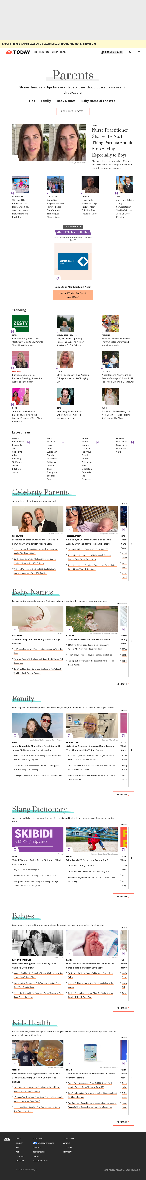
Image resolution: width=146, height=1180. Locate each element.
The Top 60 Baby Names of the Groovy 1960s (88, 639)
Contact (19, 1143)
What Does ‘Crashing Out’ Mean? (81, 865)
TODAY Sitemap (68, 1139)
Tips (32, 101)
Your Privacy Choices (46, 1143)
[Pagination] (122, 504)
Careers (36, 1156)
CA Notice (36, 1148)
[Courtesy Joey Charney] (37, 1053)
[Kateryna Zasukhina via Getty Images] (92, 619)
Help (17, 1148)
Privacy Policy (38, 1139)
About (18, 1139)
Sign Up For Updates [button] (72, 111)
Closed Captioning (40, 1161)
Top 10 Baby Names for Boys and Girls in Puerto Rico (90, 655)
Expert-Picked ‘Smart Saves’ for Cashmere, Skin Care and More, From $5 (47, 44)
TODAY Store (67, 1148)
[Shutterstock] (37, 619)
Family (46, 101)
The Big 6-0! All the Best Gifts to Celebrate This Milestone (38, 775)
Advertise (66, 1143)
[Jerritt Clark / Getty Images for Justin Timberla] (37, 725)
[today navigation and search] (139, 52)
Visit (17, 1152)
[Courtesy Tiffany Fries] (92, 725)
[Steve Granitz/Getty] (37, 519)
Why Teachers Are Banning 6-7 (26, 869)
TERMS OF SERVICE (39, 1152)
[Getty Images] (37, 943)
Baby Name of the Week (99, 101)
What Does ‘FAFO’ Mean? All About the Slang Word (89, 871)
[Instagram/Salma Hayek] (92, 519)
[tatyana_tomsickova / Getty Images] (92, 839)
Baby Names (66, 101)
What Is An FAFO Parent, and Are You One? (87, 860)
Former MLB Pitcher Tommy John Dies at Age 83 (88, 549)
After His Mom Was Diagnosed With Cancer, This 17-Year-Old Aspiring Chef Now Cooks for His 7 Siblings (36, 1077)
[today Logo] (7, 1139)
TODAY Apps (20, 1156)
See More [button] (122, 684)
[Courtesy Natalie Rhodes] (49, 142)
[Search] (130, 52)
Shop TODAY (67, 1152)
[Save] (15, 158)
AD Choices (20, 1161)
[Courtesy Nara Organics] (92, 1053)
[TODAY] (37, 839)
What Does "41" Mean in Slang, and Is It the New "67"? (36, 875)
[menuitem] (41, 52)
